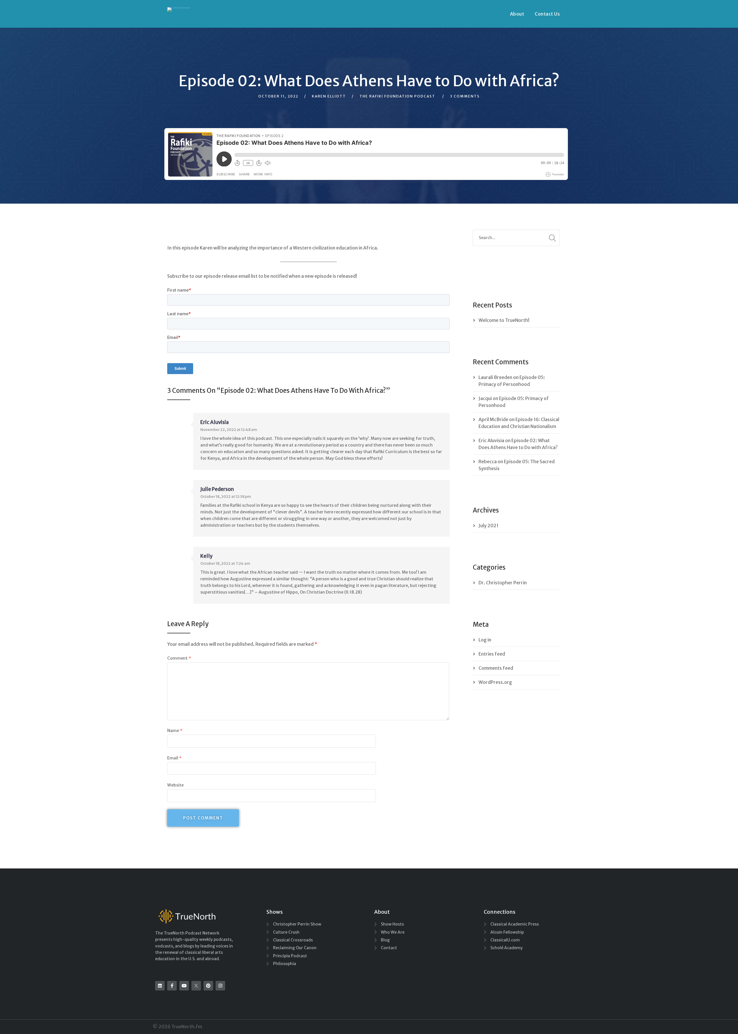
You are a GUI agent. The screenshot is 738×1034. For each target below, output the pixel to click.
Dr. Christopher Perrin (503, 583)
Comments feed (496, 668)
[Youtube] (184, 985)
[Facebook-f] (172, 985)
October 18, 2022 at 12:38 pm (225, 496)
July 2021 (488, 525)
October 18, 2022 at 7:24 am (225, 563)
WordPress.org (495, 682)
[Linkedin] (160, 985)
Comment (179, 658)
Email (174, 758)
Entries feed (492, 654)
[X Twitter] (196, 985)
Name (174, 730)
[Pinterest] (208, 985)
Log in (485, 640)
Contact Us (547, 14)
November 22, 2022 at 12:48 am (228, 429)
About (517, 14)
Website (175, 785)
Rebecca (488, 461)
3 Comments (465, 96)
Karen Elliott (329, 96)
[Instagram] (220, 985)
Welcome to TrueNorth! (504, 320)
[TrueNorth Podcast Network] (178, 9)
